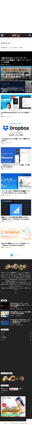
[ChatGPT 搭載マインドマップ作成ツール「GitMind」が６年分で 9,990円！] (16, 234)
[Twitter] (16, 293)
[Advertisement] (16, 16)
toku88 (2, 64)
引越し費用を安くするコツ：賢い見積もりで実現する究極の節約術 (15, 76)
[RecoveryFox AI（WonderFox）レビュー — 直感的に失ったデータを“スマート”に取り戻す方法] (5, 322)
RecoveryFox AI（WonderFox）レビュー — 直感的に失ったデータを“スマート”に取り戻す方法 (12, 90)
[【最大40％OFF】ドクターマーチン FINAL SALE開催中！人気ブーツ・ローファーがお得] (5, 306)
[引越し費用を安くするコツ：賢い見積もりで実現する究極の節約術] (5, 314)
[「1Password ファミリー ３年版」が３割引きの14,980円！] (16, 155)
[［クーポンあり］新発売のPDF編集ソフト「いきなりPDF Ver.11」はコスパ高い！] (16, 181)
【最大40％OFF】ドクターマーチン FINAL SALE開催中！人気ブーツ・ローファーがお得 (16, 60)
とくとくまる (20, 272)
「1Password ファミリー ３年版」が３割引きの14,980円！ (15, 166)
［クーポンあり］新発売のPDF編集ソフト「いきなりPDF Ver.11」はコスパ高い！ (15, 192)
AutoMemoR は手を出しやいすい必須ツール (16, 113)
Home (2, 38)
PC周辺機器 (3, 337)
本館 (6, 283)
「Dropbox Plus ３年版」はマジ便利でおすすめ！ (15, 140)
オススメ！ (13, 308)
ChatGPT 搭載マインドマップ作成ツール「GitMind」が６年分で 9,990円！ (15, 244)
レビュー (3, 339)
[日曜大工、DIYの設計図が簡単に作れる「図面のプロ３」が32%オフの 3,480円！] (16, 207)
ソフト (2, 335)
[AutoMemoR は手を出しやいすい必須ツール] (16, 103)
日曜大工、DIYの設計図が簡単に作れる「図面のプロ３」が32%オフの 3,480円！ (15, 218)
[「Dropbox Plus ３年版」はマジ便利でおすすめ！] (16, 129)
